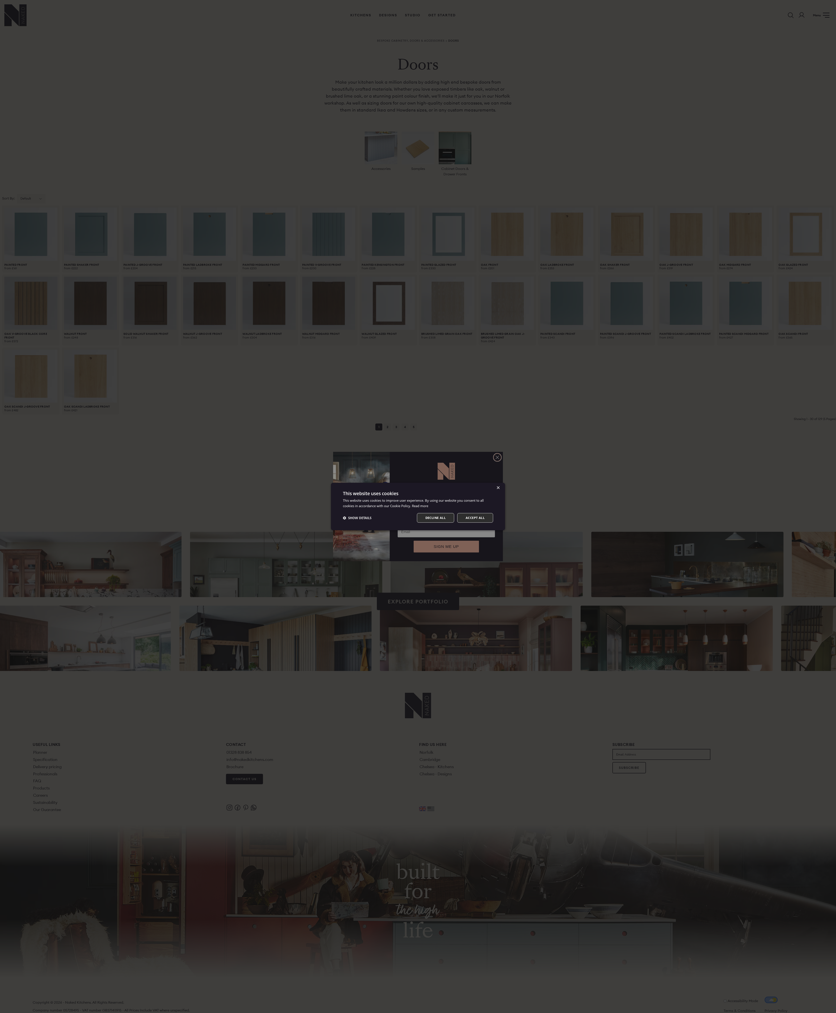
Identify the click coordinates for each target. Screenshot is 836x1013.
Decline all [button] (435, 518)
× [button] (498, 488)
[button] (357, 517)
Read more (420, 506)
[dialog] (418, 506)
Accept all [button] (475, 518)
